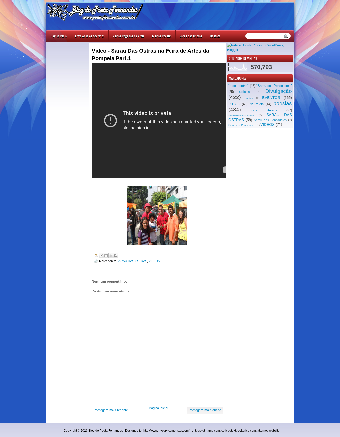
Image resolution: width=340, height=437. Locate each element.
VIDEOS (267, 124)
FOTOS (234, 104)
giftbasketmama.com (206, 430)
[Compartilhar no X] (110, 255)
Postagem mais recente (111, 410)
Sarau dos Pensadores (270, 120)
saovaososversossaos (241, 115)
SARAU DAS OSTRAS (132, 261)
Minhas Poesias (162, 35)
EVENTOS (271, 98)
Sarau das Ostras (190, 35)
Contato (215, 35)
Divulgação (278, 91)
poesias (282, 103)
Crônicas (245, 91)
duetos (249, 98)
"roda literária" (238, 86)
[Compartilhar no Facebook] (115, 255)
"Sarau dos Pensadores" (274, 86)
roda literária (264, 110)
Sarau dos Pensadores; (242, 125)
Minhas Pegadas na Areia (128, 35)
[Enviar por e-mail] (101, 255)
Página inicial (59, 35)
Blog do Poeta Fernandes (105, 430)
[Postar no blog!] (106, 255)
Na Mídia (256, 104)
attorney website (268, 430)
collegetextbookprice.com (238, 430)
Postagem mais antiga (205, 410)
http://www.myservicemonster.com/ (166, 430)
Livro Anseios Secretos (90, 35)
